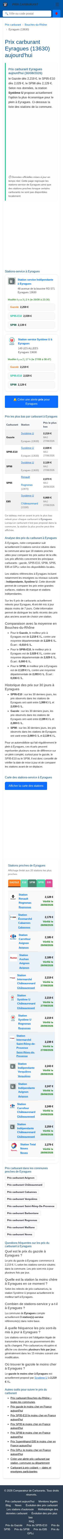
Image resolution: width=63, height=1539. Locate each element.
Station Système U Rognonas (24, 1019)
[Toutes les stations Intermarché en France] (12, 981)
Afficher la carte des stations (26, 785)
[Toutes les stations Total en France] (14, 1149)
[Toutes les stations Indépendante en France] (12, 281)
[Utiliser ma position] (56, 14)
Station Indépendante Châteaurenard (26, 1128)
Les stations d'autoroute (20, 1509)
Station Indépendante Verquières (26, 1067)
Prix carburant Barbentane (22, 1213)
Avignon (24, 947)
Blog (8, 1505)
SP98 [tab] (32, 882)
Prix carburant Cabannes (22, 1192)
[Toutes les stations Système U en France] (12, 341)
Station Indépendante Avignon (26, 1087)
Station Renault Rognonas (25, 898)
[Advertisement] (31, 142)
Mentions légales (48, 1501)
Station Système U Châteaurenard (26, 999)
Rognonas (27, 484)
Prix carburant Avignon (20, 1177)
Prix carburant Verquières (22, 1199)
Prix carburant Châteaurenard (24, 1184)
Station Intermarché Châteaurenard (26, 979)
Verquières (24, 1076)
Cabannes (24, 927)
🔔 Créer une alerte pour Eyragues (31, 401)
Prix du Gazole (13, 1525)
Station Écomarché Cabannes (25, 918)
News (18, 1505)
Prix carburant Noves (19, 1234)
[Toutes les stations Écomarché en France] (13, 921)
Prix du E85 (40, 1529)
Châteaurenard (29, 503)
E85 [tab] (49, 882)
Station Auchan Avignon (24, 959)
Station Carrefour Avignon (25, 939)
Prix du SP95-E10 (37, 1525)
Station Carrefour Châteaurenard (26, 1108)
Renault (25, 476)
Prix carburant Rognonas (22, 1220)
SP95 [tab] (41, 882)
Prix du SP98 (21, 1529)
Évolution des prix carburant (42, 1505)
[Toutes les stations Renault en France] (13, 901)
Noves (24, 1152)
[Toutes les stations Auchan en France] (13, 961)
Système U (27, 433)
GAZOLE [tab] (14, 882)
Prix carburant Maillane (21, 1227)
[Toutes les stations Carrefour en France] (13, 941)
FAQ (31, 1521)
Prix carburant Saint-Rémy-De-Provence (30, 1206)
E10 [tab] (24, 882)
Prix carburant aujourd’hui (19, 1501)
